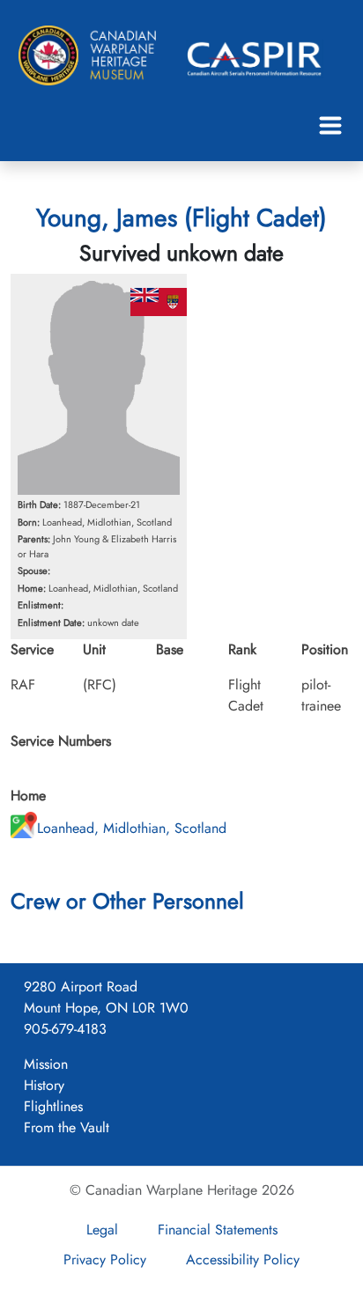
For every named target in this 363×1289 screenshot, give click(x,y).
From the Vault (66, 1127)
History (44, 1085)
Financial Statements (218, 1229)
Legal (102, 1229)
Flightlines (53, 1106)
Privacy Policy (104, 1259)
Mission (46, 1064)
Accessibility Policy (243, 1259)
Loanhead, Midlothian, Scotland (131, 828)
